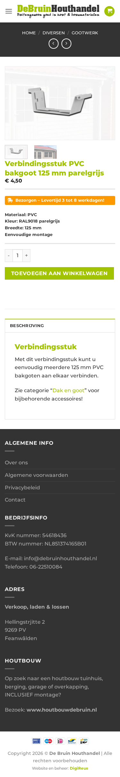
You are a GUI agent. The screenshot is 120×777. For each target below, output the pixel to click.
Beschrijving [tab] (27, 325)
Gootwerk (85, 32)
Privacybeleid (22, 488)
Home (29, 32)
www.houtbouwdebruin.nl (62, 710)
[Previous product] (66, 43)
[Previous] (15, 103)
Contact (15, 500)
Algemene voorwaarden (36, 475)
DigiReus (79, 768)
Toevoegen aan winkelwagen (59, 273)
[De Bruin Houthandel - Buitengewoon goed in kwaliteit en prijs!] (58, 11)
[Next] (105, 103)
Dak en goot (68, 390)
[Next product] (54, 43)
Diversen (54, 32)
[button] (8, 11)
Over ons (16, 463)
